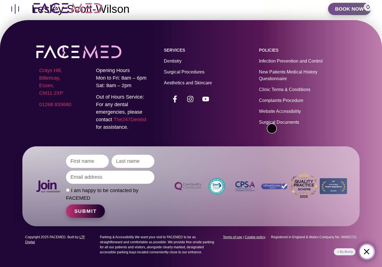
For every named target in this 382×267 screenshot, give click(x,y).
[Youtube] (206, 99)
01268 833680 (55, 104)
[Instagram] (190, 99)
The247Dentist (130, 119)
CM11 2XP (51, 93)
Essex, (46, 85)
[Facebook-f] (175, 99)
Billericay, (49, 78)
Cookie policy (255, 237)
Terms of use (232, 237)
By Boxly (346, 252)
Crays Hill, (50, 70)
